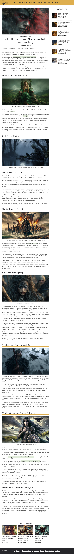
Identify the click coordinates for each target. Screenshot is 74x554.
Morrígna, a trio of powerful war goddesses (24, 57)
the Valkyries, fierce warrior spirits (30, 461)
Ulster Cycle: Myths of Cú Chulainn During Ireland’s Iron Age (25, 538)
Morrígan (25, 116)
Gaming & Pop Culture (44, 2)
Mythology (22, 2)
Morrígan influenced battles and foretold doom (21, 457)
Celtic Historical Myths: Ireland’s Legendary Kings (9, 538)
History (31, 2)
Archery (57, 2)
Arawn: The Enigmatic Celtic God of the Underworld (41, 538)
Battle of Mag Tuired (32, 243)
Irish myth (12, 111)
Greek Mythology (27, 551)
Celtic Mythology (26, 36)
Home (14, 2)
